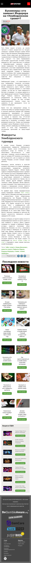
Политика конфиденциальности (9, 549)
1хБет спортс (10, 247)
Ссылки (6, 551)
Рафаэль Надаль (18, 249)
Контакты (6, 553)
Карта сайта (21, 543)
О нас (5, 542)
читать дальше (7, 282)
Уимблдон (4, 253)
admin (8, 21)
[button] (18, 256)
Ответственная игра (7, 556)
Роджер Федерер (7, 251)
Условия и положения (6, 546)
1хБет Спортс (25, 192)
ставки (16, 251)
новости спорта (6, 249)
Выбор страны (21, 542)
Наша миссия (7, 543)
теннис (22, 251)
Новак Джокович (21, 247)
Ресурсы (20, 545)
